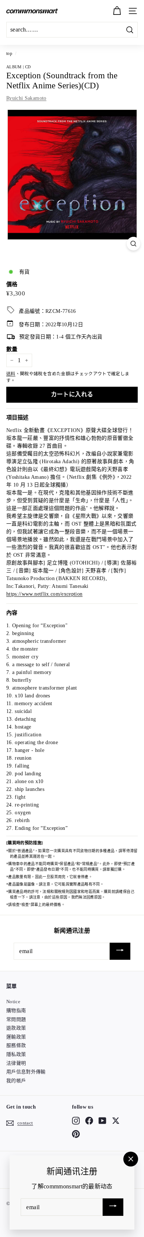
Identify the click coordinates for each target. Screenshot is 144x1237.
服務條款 (16, 1045)
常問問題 (16, 1019)
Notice (13, 1001)
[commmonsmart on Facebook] (89, 1120)
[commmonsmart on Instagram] (76, 1120)
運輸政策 (16, 1037)
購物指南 (16, 1010)
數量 (12, 349)
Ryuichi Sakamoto (26, 98)
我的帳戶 (16, 1080)
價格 (12, 284)
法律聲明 (16, 1063)
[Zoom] (133, 244)
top (9, 53)
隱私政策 (16, 1054)
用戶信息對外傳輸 (26, 1071)
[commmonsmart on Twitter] (116, 1120)
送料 (11, 373)
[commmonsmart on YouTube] (102, 1120)
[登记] (120, 951)
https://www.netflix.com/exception (44, 594)
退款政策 (16, 1028)
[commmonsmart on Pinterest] (76, 1134)
